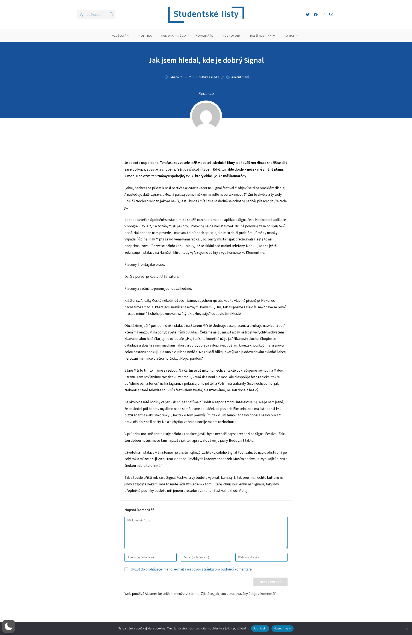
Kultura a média (208, 77)
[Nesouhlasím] (406, 628)
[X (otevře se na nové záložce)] (307, 15)
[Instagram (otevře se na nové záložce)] (323, 15)
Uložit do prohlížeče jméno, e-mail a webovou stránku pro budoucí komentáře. (191, 569)
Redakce (206, 93)
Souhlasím (260, 628)
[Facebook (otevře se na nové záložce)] (315, 15)
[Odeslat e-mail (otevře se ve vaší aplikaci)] (331, 14)
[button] (8, 626)
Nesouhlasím (282, 628)
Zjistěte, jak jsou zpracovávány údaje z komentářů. (239, 593)
